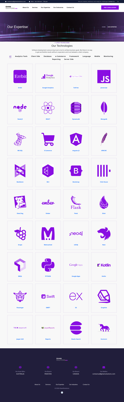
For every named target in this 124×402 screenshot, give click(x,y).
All (10, 56)
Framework (74, 56)
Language (87, 56)
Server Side (69, 59)
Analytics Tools (21, 56)
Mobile (97, 56)
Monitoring (108, 56)
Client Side (35, 56)
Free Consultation (110, 7)
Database (48, 56)
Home (104, 27)
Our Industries (58, 7)
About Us (26, 7)
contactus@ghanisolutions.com (16, 1)
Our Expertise (45, 7)
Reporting (56, 59)
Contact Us (111, 1)
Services (35, 7)
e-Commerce (60, 56)
